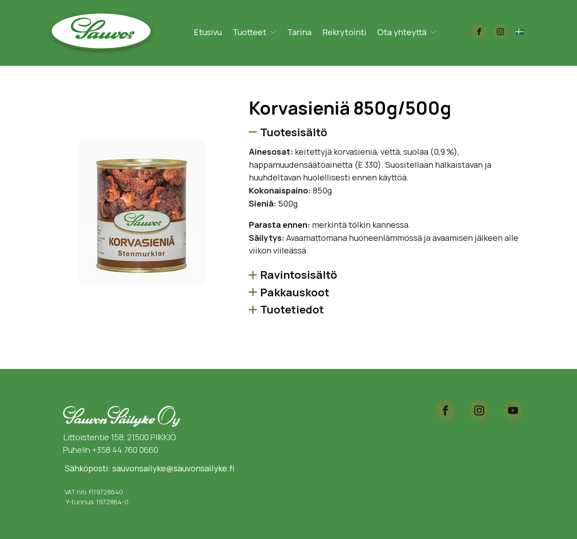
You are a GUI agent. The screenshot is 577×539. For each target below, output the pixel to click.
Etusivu (208, 32)
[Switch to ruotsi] (519, 30)
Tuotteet (249, 32)
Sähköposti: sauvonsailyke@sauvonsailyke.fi (148, 468)
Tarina (299, 32)
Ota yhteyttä (401, 32)
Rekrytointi (344, 32)
